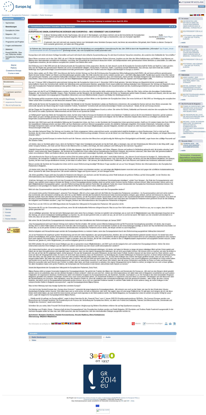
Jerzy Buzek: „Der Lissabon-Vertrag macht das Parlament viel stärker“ (193, 80)
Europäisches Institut (83, 398)
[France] (198, 15)
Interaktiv (34, 15)
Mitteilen (138, 323)
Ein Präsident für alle (193, 31)
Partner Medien (10, 219)
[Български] (191, 15)
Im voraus (185, 18)
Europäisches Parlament (20, 15)
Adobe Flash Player (165, 37)
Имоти (13, 65)
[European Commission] (97, 406)
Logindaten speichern (13, 92)
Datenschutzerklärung (91, 399)
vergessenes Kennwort (14, 102)
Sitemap (8, 209)
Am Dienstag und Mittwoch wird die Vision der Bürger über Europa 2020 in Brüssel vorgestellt (192, 24)
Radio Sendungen (46, 15)
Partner (8, 216)
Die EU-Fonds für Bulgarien (191, 104)
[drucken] (166, 324)
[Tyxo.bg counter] (103, 413)
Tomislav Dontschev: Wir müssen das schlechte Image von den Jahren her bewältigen (193, 109)
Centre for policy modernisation (101, 398)
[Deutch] (202, 15)
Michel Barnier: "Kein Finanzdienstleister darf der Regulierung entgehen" (192, 88)
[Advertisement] (14, 156)
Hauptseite (6, 15)
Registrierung (10, 99)
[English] (195, 15)
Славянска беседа (13, 70)
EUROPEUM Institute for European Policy (125, 398)
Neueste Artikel (187, 141)
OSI (122, 401)
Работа (13, 68)
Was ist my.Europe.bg (13, 105)
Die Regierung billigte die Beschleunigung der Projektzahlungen (193, 116)
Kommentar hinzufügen (154, 323)
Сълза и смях (13, 73)
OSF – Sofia (130, 401)
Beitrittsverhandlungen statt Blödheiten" (194, 95)
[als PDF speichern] (174, 324)
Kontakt (8, 212)
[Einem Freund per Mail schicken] (170, 324)
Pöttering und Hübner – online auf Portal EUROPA (192, 37)
